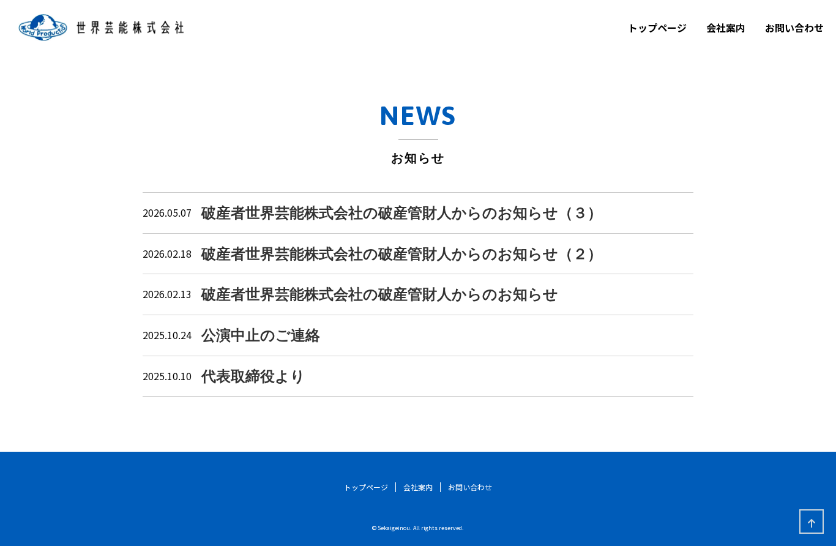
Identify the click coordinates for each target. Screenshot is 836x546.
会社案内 (725, 27)
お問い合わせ (794, 27)
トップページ (657, 27)
